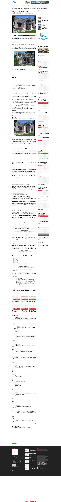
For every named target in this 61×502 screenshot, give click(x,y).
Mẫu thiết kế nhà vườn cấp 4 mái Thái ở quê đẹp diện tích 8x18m (24, 311)
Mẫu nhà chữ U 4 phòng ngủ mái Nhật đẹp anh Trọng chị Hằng (43, 125)
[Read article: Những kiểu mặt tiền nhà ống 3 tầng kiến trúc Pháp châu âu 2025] (43, 76)
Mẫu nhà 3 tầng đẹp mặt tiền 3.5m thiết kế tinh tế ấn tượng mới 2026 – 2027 (32, 235)
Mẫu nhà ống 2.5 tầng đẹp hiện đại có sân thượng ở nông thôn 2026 (43, 175)
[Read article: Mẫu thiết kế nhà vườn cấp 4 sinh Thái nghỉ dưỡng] (16, 307)
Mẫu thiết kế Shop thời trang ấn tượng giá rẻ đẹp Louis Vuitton (31, 237)
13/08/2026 (43, 239)
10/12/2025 (43, 66)
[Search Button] (48, 7)
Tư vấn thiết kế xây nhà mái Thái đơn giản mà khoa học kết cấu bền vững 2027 (45, 18)
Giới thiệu (29, 8)
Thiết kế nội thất (14, 8)
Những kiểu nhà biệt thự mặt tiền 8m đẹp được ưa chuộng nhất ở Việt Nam (43, 59)
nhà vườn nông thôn (28, 140)
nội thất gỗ (19, 111)
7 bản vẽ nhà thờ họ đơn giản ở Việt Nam (18, 193)
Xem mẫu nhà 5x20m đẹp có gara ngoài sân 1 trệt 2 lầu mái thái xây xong (43, 200)
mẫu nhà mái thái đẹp (26, 175)
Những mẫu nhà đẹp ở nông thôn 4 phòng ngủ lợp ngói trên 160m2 (42, 100)
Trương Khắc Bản (16, 12)
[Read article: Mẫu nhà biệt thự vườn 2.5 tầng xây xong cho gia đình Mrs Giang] (43, 193)
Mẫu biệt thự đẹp (29, 5)
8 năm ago (20, 317)
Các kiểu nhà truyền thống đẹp (36, 8)
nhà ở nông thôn (19, 83)
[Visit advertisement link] (37, 2)
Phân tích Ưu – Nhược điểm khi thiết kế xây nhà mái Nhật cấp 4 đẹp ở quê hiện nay (20, 238)
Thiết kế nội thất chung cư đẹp (40, 463)
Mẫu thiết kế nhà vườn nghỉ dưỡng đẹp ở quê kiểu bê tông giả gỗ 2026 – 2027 (20, 235)
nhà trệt (22, 99)
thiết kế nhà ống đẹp (39, 462)
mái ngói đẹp (32, 217)
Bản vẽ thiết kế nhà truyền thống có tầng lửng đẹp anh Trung (43, 150)
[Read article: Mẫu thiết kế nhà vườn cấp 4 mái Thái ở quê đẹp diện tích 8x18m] (24, 307)
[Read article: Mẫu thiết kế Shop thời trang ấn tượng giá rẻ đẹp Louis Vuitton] (26, 238)
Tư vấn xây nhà (38, 464)
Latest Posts (16, 276)
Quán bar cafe (26, 8)
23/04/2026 (30, 303)
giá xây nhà (20, 269)
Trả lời (17, 328)
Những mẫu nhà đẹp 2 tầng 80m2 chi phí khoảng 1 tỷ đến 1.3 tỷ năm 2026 (45, 21)
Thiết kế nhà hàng (43, 461)
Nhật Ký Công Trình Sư (44, 8)
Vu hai (15, 365)
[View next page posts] (24, 241)
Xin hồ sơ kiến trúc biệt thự (43, 464)
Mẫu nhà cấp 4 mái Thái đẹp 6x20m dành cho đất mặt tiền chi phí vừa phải (32, 311)
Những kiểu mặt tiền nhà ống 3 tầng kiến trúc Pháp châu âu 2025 (43, 72)
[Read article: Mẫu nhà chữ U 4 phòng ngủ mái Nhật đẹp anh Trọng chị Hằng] (43, 130)
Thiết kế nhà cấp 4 (39, 461)
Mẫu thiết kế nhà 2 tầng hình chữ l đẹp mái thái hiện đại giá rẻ (20, 192)
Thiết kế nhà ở (43, 462)
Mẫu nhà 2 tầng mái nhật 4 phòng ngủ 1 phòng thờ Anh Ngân (32, 468)
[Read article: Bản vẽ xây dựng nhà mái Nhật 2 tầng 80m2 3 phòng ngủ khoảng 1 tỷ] (43, 167)
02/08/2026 (17, 239)
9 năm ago (20, 344)
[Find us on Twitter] (13, 470)
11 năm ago (18, 419)
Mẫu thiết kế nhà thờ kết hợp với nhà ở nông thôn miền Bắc (20, 194)
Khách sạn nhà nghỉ (20, 8)
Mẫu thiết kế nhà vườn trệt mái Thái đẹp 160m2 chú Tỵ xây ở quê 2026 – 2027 (24, 302)
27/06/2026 (22, 303)
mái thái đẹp (21, 66)
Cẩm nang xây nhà (23, 5)
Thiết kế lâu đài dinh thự (46, 460)
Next (35, 423)
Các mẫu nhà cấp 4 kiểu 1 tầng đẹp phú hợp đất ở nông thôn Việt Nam (45, 25)
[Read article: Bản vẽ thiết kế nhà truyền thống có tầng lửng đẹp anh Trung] (43, 155)
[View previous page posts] (23, 241)
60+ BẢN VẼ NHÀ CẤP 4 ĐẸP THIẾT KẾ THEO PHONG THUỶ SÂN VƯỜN (45, 28)
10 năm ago (18, 365)
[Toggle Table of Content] (16, 41)
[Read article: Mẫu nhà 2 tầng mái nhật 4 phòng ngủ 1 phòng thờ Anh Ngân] (27, 468)
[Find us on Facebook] (12, 470)
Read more (39, 56)
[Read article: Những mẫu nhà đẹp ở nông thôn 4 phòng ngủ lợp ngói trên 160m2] (43, 104)
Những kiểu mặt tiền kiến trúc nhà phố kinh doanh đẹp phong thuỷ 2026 (43, 85)
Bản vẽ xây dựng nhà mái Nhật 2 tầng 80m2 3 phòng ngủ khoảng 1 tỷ (42, 163)
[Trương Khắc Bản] (14, 278)
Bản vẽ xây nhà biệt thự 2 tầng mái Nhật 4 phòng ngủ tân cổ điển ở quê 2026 (43, 138)
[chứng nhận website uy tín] (18, 467)
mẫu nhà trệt (17, 245)
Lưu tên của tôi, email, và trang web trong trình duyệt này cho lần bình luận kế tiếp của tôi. (23, 441)
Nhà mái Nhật (44, 6)
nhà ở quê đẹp (32, 68)
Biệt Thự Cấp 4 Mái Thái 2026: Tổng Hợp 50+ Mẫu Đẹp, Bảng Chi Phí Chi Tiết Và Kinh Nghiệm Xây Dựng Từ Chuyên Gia (27, 6)
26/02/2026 (43, 176)
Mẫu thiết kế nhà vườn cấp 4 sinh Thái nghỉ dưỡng (15, 311)
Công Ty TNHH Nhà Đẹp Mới (20, 278)
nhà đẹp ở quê (23, 150)
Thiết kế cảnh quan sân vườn (40, 460)
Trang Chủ (13, 5)
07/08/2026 (43, 243)
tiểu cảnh (25, 204)
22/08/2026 (13, 303)
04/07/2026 (43, 151)
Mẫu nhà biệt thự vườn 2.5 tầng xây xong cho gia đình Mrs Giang (43, 188)
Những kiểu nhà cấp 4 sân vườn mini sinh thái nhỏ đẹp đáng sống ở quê (32, 302)
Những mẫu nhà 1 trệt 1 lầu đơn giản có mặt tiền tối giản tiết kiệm (43, 47)
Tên (12, 436)
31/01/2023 (20, 12)
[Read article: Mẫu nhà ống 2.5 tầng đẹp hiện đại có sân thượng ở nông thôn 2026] (43, 180)
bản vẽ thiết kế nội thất (18, 105)
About (13, 276)
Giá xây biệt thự (18, 5)
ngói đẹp (20, 112)
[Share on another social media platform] (35, 35)
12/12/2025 (43, 126)
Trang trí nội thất (45, 463)
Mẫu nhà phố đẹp (34, 5)
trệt (14, 248)
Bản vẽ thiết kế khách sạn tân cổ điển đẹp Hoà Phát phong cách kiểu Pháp (45, 238)
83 (35, 13)
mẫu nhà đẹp (28, 169)
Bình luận (13, 428)
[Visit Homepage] (14, 2)
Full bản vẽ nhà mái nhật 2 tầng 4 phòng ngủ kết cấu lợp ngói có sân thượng (43, 112)
